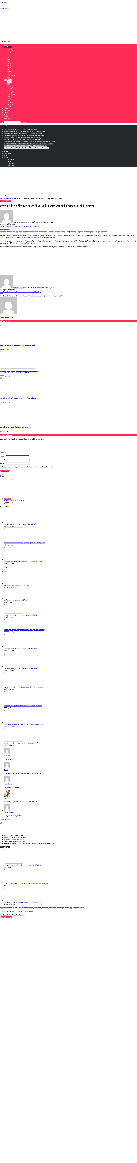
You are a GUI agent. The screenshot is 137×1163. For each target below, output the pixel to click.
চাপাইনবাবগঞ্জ (11, 76)
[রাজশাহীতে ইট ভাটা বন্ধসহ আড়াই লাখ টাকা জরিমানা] (18, 394)
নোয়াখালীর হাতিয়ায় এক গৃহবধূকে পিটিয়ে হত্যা (16, 585)
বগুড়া (9, 100)
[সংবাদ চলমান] (4, 9)
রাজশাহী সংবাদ (8, 47)
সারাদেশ (9, 82)
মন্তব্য (5, 571)
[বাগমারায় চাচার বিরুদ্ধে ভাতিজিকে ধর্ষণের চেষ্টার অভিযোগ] (18, 368)
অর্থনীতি (6, 109)
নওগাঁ (8, 59)
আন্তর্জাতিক (7, 111)
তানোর (9, 55)
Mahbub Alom (8, 784)
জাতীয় (9, 106)
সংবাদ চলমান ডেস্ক (18, 222)
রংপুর (8, 96)
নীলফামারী (10, 92)
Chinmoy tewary (9, 812)
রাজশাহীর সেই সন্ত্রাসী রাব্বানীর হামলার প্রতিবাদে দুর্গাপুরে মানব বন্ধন (22, 902)
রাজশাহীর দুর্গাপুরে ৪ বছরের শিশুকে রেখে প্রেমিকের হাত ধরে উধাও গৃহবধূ (24, 136)
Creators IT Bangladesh (25, 911)
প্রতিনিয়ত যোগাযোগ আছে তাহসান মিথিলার (15, 600)
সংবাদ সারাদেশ (8, 80)
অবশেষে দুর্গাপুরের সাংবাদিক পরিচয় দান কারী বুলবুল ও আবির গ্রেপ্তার (22, 865)
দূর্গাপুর (9, 57)
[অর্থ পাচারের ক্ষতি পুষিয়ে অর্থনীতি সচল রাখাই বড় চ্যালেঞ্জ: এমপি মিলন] (14, 560)
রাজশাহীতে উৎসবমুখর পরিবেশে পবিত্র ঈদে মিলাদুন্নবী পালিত (20, 129)
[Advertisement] (68, 24)
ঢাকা (8, 84)
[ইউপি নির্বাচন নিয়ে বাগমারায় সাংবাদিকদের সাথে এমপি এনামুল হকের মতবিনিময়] (14, 882)
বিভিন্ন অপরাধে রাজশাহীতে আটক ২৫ (14, 501)
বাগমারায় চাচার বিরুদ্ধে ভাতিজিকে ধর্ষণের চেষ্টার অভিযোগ (19, 372)
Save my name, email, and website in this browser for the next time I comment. (27, 467)
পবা (8, 61)
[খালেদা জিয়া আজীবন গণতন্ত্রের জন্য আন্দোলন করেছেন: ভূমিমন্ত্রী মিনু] (14, 741)
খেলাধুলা (6, 113)
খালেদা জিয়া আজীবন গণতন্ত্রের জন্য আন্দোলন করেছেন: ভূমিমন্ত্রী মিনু (22, 138)
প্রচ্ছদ (5, 45)
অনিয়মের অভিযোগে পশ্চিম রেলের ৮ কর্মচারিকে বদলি (17, 346)
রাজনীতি (6, 117)
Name (2, 456)
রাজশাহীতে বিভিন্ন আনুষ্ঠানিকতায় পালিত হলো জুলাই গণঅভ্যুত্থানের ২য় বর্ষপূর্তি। (25, 146)
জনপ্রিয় (6, 567)
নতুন (5, 569)
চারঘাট (9, 53)
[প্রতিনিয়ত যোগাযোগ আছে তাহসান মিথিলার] (14, 598)
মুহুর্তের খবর (10, 104)
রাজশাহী (9, 49)
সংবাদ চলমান (7, 756)
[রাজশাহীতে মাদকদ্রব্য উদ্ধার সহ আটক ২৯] (18, 423)
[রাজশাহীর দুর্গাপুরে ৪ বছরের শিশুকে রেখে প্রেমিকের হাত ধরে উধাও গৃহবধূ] (14, 722)
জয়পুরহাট (10, 88)
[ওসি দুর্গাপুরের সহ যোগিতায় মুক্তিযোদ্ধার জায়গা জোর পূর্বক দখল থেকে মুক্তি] (14, 628)
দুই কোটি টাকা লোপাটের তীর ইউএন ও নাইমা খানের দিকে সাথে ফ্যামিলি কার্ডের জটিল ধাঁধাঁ (28, 144)
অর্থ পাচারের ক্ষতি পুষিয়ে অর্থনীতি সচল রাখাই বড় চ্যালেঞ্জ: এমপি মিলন (23, 134)
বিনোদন (6, 115)
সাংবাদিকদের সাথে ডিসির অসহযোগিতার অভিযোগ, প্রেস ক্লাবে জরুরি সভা (24, 140)
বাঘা (8, 70)
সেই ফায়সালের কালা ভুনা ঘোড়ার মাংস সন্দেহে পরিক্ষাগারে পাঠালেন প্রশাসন (24, 132)
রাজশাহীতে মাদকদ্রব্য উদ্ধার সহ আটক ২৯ (14, 427)
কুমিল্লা (9, 86)
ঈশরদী (9, 74)
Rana (5, 798)
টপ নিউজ (10, 102)
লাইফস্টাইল (7, 119)
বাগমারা (9, 66)
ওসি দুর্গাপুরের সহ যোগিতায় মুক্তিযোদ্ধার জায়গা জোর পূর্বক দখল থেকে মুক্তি (24, 630)
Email (2, 460)
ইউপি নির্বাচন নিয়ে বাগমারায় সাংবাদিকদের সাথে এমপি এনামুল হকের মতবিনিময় (26, 884)
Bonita (6, 770)
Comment (3, 453)
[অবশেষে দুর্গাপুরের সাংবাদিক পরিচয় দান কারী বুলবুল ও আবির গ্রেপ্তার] (14, 863)
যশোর (9, 98)
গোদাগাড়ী (10, 51)
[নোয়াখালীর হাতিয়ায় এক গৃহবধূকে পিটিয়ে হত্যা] (14, 583)
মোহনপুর (9, 72)
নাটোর (9, 78)
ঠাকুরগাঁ (9, 90)
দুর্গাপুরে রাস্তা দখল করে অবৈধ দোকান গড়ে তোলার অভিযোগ (20, 615)
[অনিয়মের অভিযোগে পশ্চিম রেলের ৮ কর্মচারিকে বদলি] (18, 342)
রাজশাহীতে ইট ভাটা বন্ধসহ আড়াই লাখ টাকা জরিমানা (18, 398)
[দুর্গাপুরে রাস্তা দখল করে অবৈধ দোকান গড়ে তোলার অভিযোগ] (14, 613)
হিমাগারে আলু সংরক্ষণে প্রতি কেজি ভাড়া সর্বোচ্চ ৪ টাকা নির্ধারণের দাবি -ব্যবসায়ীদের (26, 148)
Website (2, 463)
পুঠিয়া (9, 63)
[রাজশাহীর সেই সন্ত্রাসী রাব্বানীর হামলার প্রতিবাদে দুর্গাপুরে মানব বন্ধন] (14, 900)
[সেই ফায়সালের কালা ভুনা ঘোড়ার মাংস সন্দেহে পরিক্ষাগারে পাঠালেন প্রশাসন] (14, 541)
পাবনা (9, 68)
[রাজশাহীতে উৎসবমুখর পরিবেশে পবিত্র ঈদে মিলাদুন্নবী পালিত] (14, 522)
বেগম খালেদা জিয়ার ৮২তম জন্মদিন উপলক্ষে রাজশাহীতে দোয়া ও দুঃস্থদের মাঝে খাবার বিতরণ (29, 142)
